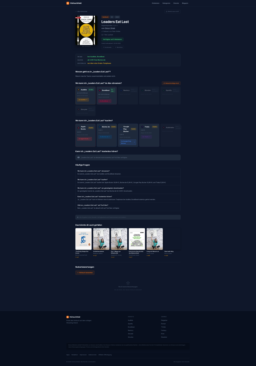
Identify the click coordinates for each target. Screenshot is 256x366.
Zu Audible (82, 99)
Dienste (176, 3)
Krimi (162, 334)
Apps (68, 355)
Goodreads (108, 47)
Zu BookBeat (104, 101)
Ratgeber (164, 320)
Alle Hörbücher (82, 11)
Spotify (130, 324)
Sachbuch (105, 17)
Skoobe (130, 337)
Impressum (83, 355)
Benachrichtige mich (172, 83)
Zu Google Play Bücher (126, 142)
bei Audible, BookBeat (96, 57)
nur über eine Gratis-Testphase (99, 63)
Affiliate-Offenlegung (105, 355)
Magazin (185, 3)
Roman (163, 324)
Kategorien (166, 3)
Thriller (163, 327)
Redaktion (75, 355)
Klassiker (164, 337)
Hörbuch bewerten (86, 272)
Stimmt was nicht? (173, 11)
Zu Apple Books (84, 139)
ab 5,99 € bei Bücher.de (96, 60)
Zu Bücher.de (104, 137)
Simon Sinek (110, 28)
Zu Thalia (145, 137)
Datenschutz (92, 355)
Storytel (130, 334)
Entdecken (155, 3)
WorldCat (119, 47)
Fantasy (163, 330)
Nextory (130, 330)
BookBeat (131, 327)
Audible (130, 320)
